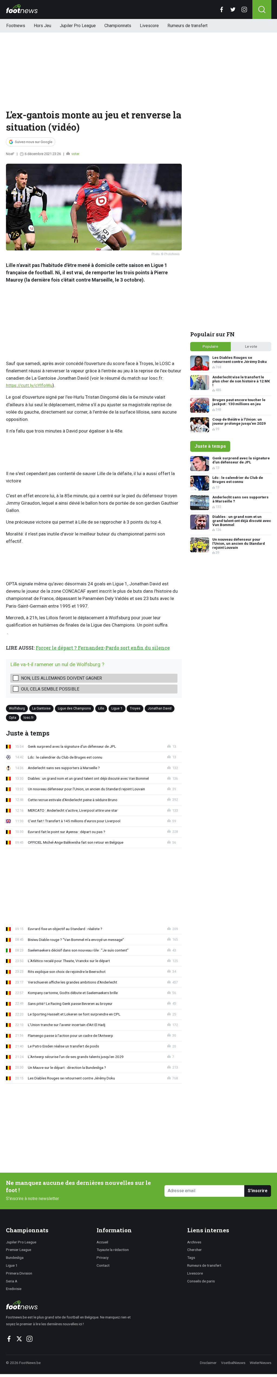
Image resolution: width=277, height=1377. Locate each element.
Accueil (102, 1242)
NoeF (10, 154)
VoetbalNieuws (233, 1362)
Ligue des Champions (74, 708)
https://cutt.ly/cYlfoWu (29, 385)
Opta (12, 717)
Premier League (18, 1249)
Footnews (15, 25)
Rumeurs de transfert (187, 25)
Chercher (194, 1249)
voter (75, 154)
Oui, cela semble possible (50, 689)
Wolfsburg (17, 708)
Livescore (149, 25)
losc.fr (29, 717)
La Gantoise (41, 708)
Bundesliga (15, 1257)
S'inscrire (258, 1190)
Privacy (102, 1257)
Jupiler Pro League (78, 25)
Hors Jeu (42, 25)
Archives (194, 1242)
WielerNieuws (260, 1362)
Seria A (11, 1281)
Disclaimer (208, 1362)
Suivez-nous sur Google (33, 142)
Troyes (135, 708)
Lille (101, 708)
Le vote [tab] (251, 346)
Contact (103, 1265)
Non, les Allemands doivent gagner (61, 678)
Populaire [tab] (210, 346)
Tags (191, 1257)
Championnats (117, 25)
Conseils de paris (201, 1281)
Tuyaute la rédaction (113, 1249)
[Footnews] (71, 1305)
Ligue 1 (116, 708)
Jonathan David (160, 708)
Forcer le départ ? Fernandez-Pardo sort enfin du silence (103, 648)
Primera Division (19, 1273)
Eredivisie (13, 1288)
